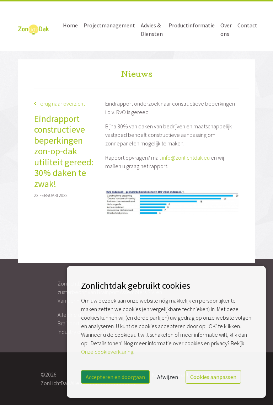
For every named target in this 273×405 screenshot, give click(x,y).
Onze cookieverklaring (107, 351)
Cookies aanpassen (213, 376)
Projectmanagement (109, 25)
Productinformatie (191, 25)
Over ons (226, 29)
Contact (247, 25)
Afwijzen (167, 376)
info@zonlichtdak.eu (186, 157)
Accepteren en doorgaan (115, 376)
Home (70, 25)
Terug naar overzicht (60, 103)
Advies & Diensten (152, 29)
